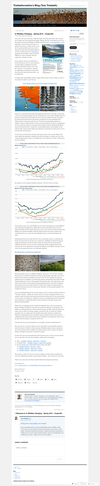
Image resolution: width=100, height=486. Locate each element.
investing (73, 76)
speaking (71, 90)
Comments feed (74, 110)
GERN (82, 73)
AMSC (71, 65)
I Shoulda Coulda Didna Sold (76, 58)
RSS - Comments (18, 468)
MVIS (77, 80)
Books (23, 25)
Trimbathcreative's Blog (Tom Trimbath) (35, 5)
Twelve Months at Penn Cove (30, 83)
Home (16, 25)
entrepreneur (74, 72)
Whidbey (73, 93)
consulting (73, 67)
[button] (27, 98)
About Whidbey (34, 423)
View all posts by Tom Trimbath (32, 400)
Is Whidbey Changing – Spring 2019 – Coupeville (34, 34)
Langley (81, 77)
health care (72, 75)
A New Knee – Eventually (76, 59)
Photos (48, 25)
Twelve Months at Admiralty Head (48, 83)
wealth (80, 92)
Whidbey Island (18, 406)
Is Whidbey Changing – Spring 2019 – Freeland (30, 350)
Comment (59, 459)
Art (74, 65)
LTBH (71, 79)
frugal (72, 73)
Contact (35, 25)
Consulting (29, 25)
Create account (73, 106)
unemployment (74, 92)
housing (78, 75)
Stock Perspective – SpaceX (76, 55)
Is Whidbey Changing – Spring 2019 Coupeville (39, 343)
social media (81, 88)
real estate (52, 405)
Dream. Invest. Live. (77, 70)
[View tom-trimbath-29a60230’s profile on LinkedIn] (76, 30)
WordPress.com (74, 112)
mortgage (72, 80)
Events (39, 25)
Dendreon (82, 67)
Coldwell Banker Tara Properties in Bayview (41, 365)
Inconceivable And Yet (59, 30)
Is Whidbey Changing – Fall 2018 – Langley (30, 346)
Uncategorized (28, 405)
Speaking (54, 25)
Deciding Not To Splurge (75, 61)
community (47, 405)
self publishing (76, 86)
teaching (80, 90)
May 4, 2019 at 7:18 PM (26, 420)
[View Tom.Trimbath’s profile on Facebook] (71, 30)
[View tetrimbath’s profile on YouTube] (78, 30)
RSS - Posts (17, 467)
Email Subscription (75, 36)
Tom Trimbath (29, 35)
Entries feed (73, 109)
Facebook (79, 71)
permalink (30, 406)
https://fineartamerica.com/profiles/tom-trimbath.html (28, 252)
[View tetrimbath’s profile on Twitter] (73, 30)
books (76, 65)
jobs (78, 77)
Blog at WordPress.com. (82, 482)
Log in (72, 108)
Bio (20, 25)
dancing (78, 67)
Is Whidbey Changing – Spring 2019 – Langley (30, 348)
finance (83, 71)
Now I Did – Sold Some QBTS (77, 56)
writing (78, 93)
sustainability (58, 405)
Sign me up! (73, 47)
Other (44, 25)
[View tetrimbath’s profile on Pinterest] (74, 30)
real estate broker (55, 42)
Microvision (77, 78)
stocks (76, 90)
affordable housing (41, 405)
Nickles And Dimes (19, 30)
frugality (77, 73)
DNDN (71, 68)
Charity (80, 65)
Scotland (71, 86)
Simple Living (74, 88)
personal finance (77, 83)
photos (71, 85)
